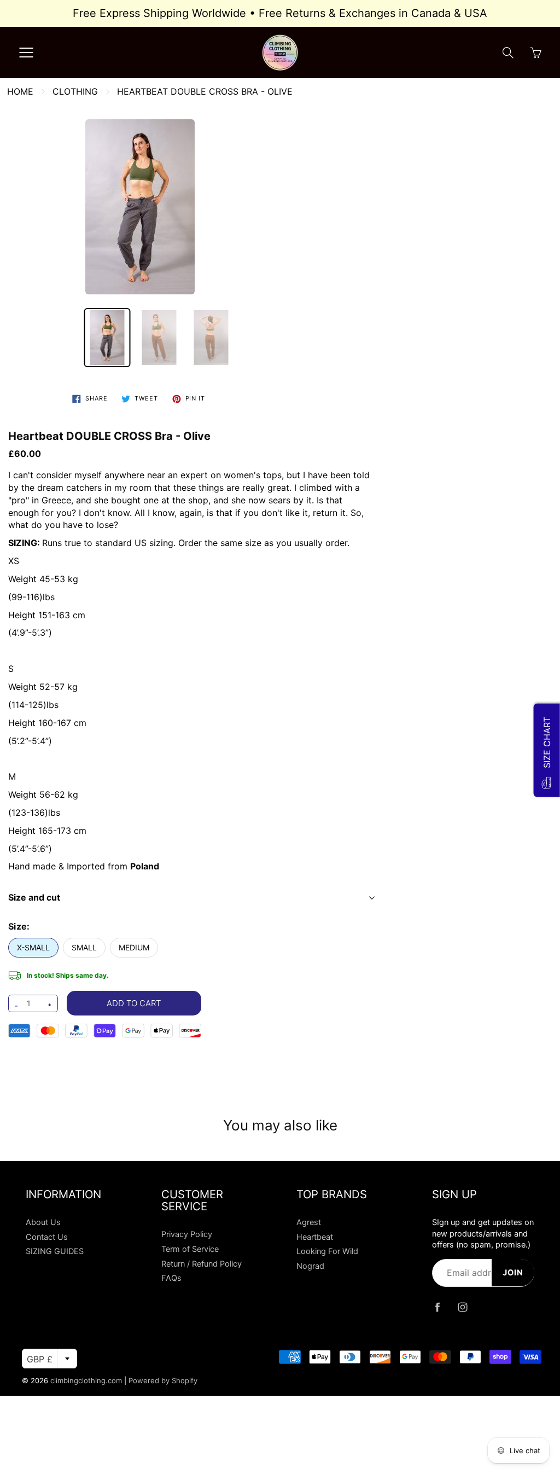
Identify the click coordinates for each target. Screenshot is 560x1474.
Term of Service (190, 1249)
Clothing (75, 91)
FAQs (171, 1278)
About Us (43, 1222)
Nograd (310, 1266)
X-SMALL (33, 947)
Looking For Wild (327, 1251)
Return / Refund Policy (201, 1264)
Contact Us (47, 1237)
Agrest (308, 1222)
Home (20, 91)
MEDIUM (134, 947)
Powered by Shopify (163, 1380)
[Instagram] (462, 1307)
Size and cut (34, 897)
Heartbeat (314, 1237)
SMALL (84, 947)
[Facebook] (437, 1307)
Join (513, 1273)
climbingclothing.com (86, 1380)
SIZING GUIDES (55, 1251)
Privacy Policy (186, 1234)
